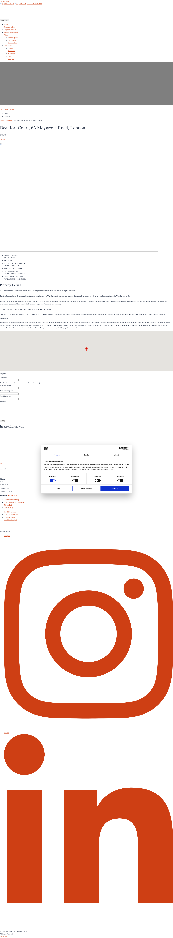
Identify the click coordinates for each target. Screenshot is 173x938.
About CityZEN (13, 38)
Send (2, 420)
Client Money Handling (11, 500)
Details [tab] (86, 455)
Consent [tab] (56, 455)
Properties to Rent (9, 27)
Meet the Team (12, 43)
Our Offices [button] (8, 45)
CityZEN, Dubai (9, 517)
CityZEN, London (10, 512)
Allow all (115, 488)
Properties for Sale (10, 29)
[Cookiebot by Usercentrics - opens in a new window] (120, 448)
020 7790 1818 (37, 4)
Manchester (11, 51)
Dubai (10, 56)
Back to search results (7, 109)
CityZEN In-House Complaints (14, 502)
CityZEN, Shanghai (10, 520)
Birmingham (12, 53)
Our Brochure (12, 40)
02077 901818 (12, 495)
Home (6, 24)
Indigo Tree (3, 936)
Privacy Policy (8, 505)
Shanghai (11, 59)
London (10, 48)
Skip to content (5, 1)
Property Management (11, 32)
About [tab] (116, 455)
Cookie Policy (8, 507)
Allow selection (86, 488)
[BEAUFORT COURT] (79, 251)
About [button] (6, 35)
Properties (9, 120)
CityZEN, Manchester (11, 514)
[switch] (75, 480)
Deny (58, 488)
